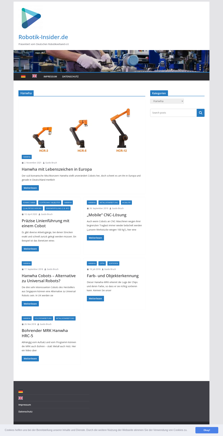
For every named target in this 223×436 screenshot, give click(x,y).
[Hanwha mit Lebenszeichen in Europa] (82, 128)
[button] (188, 430)
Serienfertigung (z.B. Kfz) (57, 208)
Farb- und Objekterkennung (113, 275)
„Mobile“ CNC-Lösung (106, 214)
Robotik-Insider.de (43, 37)
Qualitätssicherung (32, 208)
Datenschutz (70, 76)
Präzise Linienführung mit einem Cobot (45, 223)
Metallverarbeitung (109, 202)
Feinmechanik (29, 202)
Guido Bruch (51, 162)
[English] (35, 76)
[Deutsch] (24, 76)
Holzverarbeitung (43, 318)
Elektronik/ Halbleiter (50, 202)
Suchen (201, 113)
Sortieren (113, 263)
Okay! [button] (207, 430)
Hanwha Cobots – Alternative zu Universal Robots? (49, 278)
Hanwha (26, 157)
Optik (102, 263)
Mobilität (126, 202)
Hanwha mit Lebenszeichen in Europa (57, 169)
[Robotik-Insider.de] (111, 52)
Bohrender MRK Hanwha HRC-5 (45, 333)
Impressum (50, 76)
